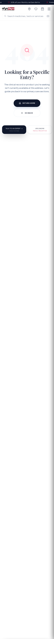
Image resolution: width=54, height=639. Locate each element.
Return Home (29, 103)
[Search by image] (48, 16)
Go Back (29, 113)
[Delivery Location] (29, 9)
